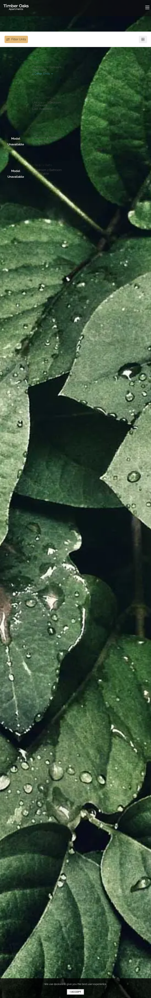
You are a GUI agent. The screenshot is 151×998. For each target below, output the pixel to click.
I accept (75, 991)
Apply (42, 79)
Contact (61, 79)
